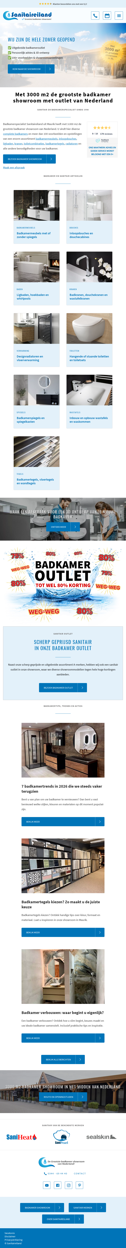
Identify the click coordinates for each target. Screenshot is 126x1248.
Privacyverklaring (13, 1239)
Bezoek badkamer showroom (25, 158)
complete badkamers (15, 134)
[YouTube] (46, 1185)
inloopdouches (67, 138)
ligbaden (8, 143)
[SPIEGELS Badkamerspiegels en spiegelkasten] (36, 427)
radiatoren (72, 143)
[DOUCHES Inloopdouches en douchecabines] (89, 243)
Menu (119, 15)
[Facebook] (57, 1185)
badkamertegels (54, 143)
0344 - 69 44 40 (95, 15)
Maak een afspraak (14, 167)
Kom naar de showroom (27, 68)
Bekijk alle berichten (58, 1059)
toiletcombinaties (34, 143)
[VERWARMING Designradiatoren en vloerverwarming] (36, 366)
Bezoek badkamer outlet (58, 687)
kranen (18, 143)
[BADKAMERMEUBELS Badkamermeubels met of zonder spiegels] (36, 243)
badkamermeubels (47, 138)
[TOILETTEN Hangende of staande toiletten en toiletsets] (89, 366)
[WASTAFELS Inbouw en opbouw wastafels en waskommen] (89, 427)
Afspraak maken (107, 15)
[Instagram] (68, 1185)
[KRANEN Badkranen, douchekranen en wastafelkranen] (89, 304)
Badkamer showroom (37, 1207)
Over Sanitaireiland (58, 1219)
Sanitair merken (82, 1207)
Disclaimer (10, 1236)
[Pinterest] (79, 1185)
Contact (80, 1173)
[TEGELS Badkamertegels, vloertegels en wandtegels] (36, 489)
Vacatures (10, 1233)
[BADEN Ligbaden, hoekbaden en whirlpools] (36, 304)
